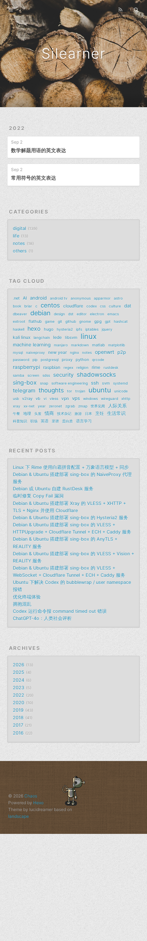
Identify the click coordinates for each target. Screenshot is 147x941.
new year (57, 352)
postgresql (50, 359)
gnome (85, 321)
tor (69, 391)
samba (18, 375)
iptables (91, 329)
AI (25, 298)
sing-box (25, 382)
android (38, 298)
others (20, 251)
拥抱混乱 (22, 604)
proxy (67, 359)
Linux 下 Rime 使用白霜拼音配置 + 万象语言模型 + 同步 (71, 467)
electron (97, 314)
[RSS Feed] (120, 9)
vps (76, 398)
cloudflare (73, 306)
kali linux (21, 337)
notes (19, 243)
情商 (49, 413)
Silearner (73, 53)
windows (90, 398)
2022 (17, 128)
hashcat (121, 321)
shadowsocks (96, 374)
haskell (18, 329)
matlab (98, 344)
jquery (107, 329)
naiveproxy (35, 352)
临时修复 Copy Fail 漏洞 (38, 496)
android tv (58, 298)
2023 (18, 687)
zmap (82, 406)
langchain (42, 337)
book (17, 306)
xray (16, 406)
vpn (65, 398)
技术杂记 (64, 413)
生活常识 (116, 413)
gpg (98, 321)
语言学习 (84, 421)
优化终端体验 (27, 597)
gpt (108, 321)
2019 (18, 710)
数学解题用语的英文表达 (38, 150)
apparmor (102, 298)
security (63, 374)
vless (54, 398)
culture (115, 306)
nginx (74, 352)
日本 (88, 413)
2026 (18, 664)
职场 (33, 421)
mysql (18, 352)
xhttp (125, 398)
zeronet (55, 406)
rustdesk (110, 367)
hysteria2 (65, 329)
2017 (18, 725)
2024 (18, 680)
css (103, 306)
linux (89, 336)
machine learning (32, 344)
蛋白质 (67, 421)
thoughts (51, 390)
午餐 (16, 413)
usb (16, 398)
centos (50, 305)
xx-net (29, 406)
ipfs (79, 329)
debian (40, 313)
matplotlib (116, 345)
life (16, 236)
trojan (80, 391)
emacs (113, 314)
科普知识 (20, 421)
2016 (18, 733)
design (59, 314)
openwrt (104, 352)
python (82, 359)
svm (106, 383)
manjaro (61, 345)
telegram (24, 390)
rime (96, 367)
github (70, 321)
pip (34, 359)
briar (28, 306)
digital (19, 228)
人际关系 (117, 406)
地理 (27, 413)
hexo (34, 328)
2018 (18, 717)
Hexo (38, 802)
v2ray (27, 398)
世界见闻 (98, 406)
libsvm (71, 337)
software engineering (69, 383)
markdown (80, 345)
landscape (18, 816)
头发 (37, 413)
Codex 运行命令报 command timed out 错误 (60, 611)
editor (82, 314)
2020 (18, 702)
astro (118, 298)
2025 (18, 672)
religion (82, 367)
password (21, 359)
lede (57, 337)
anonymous (81, 298)
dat (127, 306)
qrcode (98, 359)
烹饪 (99, 413)
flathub (35, 321)
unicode (121, 391)
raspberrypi (26, 367)
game (50, 321)
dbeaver (20, 314)
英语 (45, 421)
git (60, 321)
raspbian (51, 367)
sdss (46, 375)
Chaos (30, 796)
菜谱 (55, 421)
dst (71, 314)
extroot (19, 321)
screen (33, 375)
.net (16, 298)
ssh (95, 383)
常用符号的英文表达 (33, 178)
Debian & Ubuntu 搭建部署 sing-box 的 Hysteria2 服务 (70, 517)
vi (45, 398)
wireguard (109, 398)
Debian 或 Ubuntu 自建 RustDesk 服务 (53, 488)
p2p (121, 352)
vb (38, 398)
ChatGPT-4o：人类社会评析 (42, 618)
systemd (120, 383)
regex (68, 367)
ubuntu (99, 390)
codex (91, 306)
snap (44, 383)
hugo (49, 329)
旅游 (78, 413)
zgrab (70, 406)
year (42, 406)
